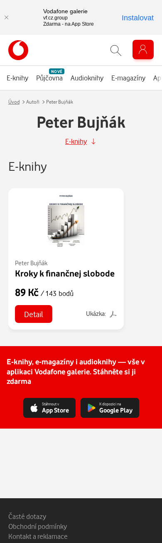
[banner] (18, 50)
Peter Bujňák (31, 263)
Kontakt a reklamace (38, 536)
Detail (33, 314)
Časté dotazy (27, 516)
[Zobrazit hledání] (116, 50)
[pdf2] (112, 314)
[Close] (6, 17)
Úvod (14, 102)
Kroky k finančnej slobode (65, 273)
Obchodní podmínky (37, 526)
